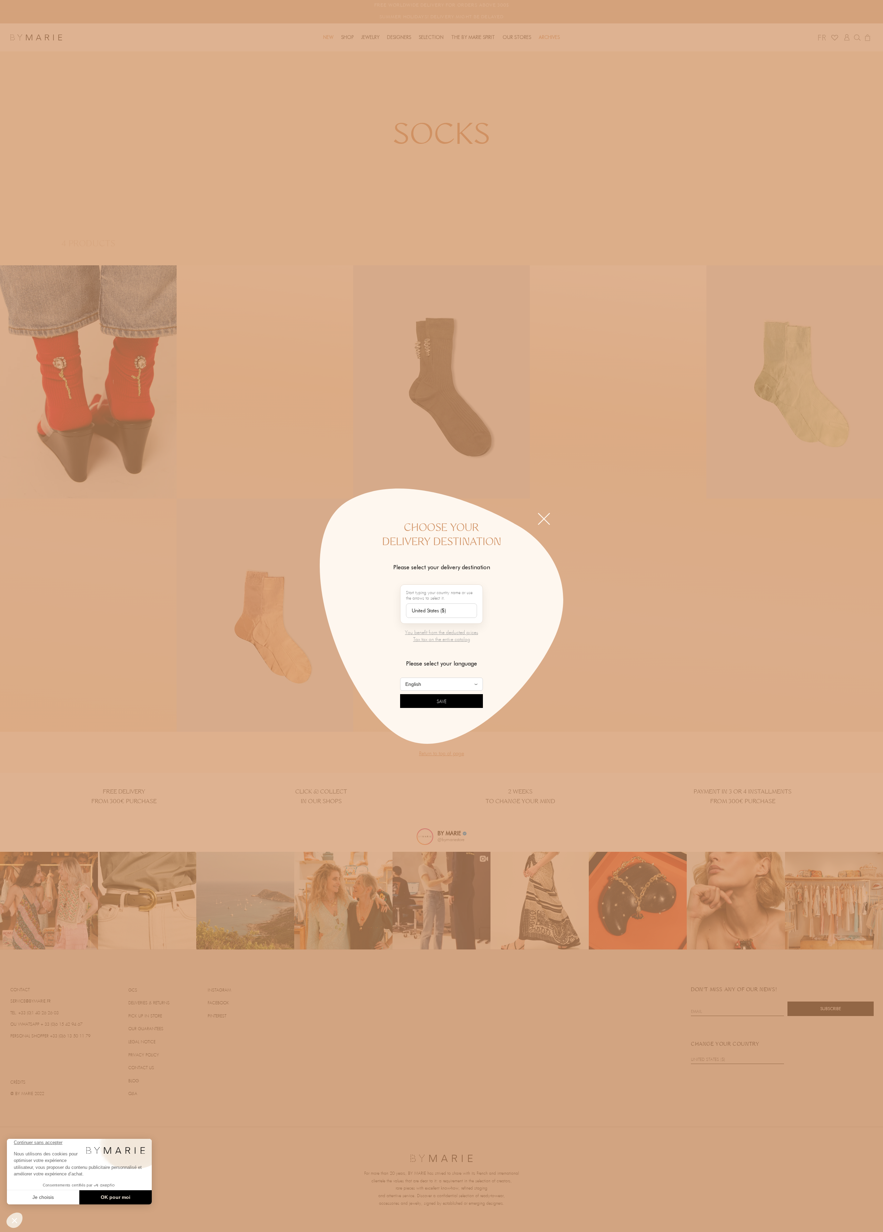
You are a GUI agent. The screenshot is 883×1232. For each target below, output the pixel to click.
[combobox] (441, 610)
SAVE (442, 701)
